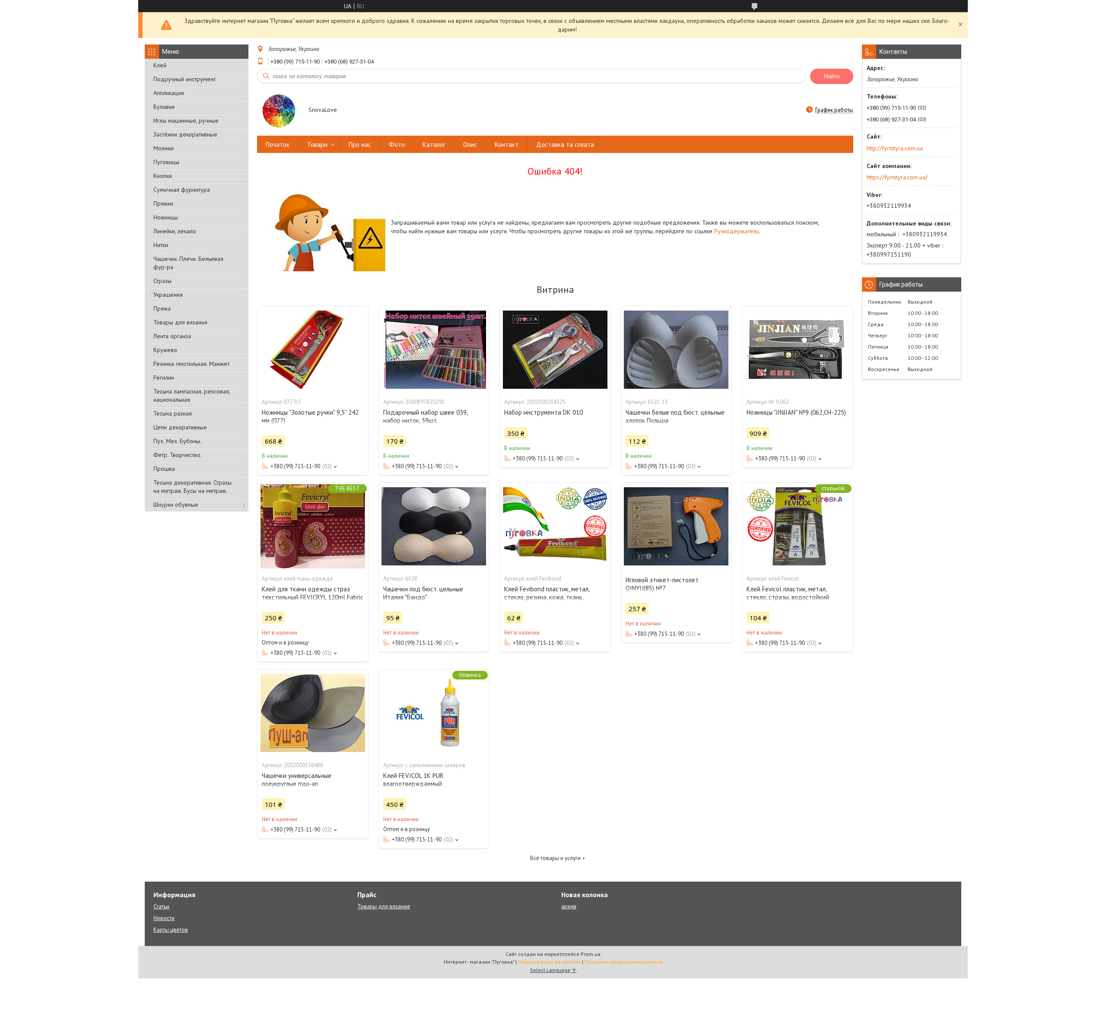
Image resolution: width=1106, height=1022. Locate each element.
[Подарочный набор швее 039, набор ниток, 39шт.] (434, 349)
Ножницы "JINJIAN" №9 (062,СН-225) (796, 412)
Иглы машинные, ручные (186, 120)
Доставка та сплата (565, 144)
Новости (164, 918)
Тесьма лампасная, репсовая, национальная (191, 395)
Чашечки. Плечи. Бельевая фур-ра (188, 263)
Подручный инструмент (184, 79)
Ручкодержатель (736, 231)
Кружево (165, 350)
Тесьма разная (172, 413)
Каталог (434, 144)
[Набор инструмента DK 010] (555, 349)
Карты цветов (170, 929)
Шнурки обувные (175, 504)
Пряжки (163, 203)
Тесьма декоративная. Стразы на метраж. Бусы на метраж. (192, 487)
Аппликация (168, 93)
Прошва (164, 469)
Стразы (162, 281)
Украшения (168, 294)
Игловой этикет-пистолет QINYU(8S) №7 (662, 584)
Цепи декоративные (180, 427)
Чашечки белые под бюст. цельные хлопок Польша (675, 416)
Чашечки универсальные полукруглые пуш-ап (296, 779)
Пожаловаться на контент (549, 962)
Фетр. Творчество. (177, 455)
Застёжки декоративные (185, 134)
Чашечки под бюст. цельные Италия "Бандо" (423, 593)
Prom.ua (591, 954)
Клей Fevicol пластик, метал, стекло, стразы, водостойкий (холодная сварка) (788, 597)
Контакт (506, 144)
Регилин (163, 377)
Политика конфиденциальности (624, 962)
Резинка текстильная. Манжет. (192, 364)
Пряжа (162, 308)
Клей (159, 65)
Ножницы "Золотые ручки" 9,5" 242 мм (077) (310, 416)
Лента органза (172, 336)
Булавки (164, 107)
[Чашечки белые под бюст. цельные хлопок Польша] (676, 349)
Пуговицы (166, 162)
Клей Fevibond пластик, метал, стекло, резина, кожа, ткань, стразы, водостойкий (546, 597)
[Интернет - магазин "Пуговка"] (278, 111)
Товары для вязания (180, 322)
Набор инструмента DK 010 (543, 412)
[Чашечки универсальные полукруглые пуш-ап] (312, 713)
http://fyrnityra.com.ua (895, 148)
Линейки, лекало (174, 231)
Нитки (160, 245)
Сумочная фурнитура (181, 190)
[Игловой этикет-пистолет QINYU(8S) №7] (676, 526)
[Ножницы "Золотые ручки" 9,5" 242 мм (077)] (312, 349)
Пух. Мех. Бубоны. (177, 441)
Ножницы (165, 217)
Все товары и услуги (555, 858)
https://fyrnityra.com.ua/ (897, 177)
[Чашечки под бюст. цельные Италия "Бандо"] (434, 526)
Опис (470, 144)
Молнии (163, 148)
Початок (277, 144)
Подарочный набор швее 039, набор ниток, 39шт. (425, 416)
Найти (831, 76)
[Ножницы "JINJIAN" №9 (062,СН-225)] (797, 349)
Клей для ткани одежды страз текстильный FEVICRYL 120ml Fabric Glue (312, 597)
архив (568, 906)
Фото (397, 144)
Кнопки (162, 176)
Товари (317, 144)
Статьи (161, 906)
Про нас (360, 144)
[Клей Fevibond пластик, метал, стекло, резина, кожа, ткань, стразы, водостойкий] (555, 526)
